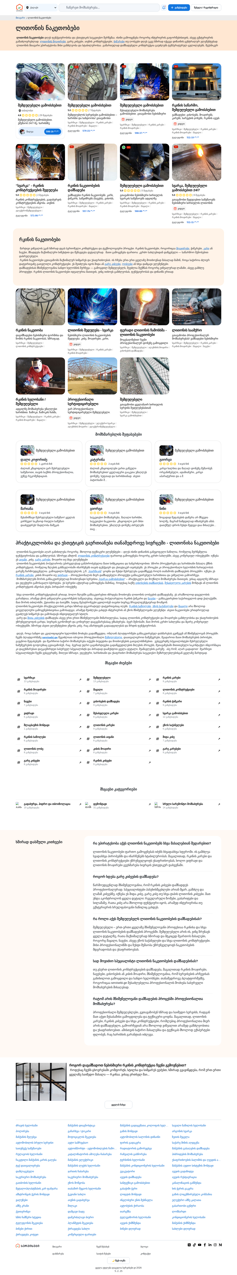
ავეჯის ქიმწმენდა (130, 1223)
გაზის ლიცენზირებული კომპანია (192, 1194)
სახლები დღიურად (183, 1228)
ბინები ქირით (24, 1228)
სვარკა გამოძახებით (111, 579)
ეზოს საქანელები (162, 606)
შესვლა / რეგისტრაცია (206, 7)
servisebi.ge (50, 637)
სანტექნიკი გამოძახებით (135, 1182)
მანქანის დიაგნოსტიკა (81, 1125)
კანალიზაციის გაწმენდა (186, 1182)
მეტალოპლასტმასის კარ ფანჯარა (37, 1188)
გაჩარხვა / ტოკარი (79, 1131)
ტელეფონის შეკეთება (29, 1223)
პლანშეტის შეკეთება (80, 1223)
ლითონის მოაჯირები (53, 41)
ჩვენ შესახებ (102, 1246)
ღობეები (127, 263)
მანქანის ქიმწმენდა (184, 1223)
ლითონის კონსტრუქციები (94, 555)
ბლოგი (144, 1246)
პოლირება (22, 1131)
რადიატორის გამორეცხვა (136, 1148)
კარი (206, 248)
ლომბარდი (179, 1211)
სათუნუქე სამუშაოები (28, 1148)
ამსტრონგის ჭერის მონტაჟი (33, 1194)
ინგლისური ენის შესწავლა (136, 1200)
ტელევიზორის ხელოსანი (135, 1217)
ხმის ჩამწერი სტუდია (28, 1217)
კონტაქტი (146, 1253)
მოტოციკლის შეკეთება (82, 1136)
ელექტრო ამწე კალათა (186, 1200)
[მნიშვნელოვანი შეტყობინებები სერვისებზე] (164, 7)
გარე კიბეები (113, 263)
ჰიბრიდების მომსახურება (187, 1154)
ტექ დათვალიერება (28, 1165)
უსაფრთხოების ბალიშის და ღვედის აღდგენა (196, 1159)
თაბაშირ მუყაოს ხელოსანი (84, 1188)
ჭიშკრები (119, 41)
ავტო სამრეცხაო (78, 1142)
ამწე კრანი (22, 1205)
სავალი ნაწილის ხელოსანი (189, 1125)
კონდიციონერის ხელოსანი (188, 1217)
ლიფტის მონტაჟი (130, 1194)
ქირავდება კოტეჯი (27, 1234)
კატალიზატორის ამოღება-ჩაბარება (90, 1154)
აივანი (23, 559)
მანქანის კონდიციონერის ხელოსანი (142, 1165)
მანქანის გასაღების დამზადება (191, 1148)
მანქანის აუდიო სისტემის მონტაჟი (192, 1165)
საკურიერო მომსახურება (31, 1177)
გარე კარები (42, 559)
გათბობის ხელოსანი (28, 1182)
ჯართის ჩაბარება (78, 1171)
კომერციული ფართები (82, 1234)
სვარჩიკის (95, 571)
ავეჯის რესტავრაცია (184, 1177)
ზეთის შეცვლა (180, 1136)
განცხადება (181, 7)
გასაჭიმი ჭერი (128, 1188)
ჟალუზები (22, 1200)
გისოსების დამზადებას (149, 582)
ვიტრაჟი (62, 575)
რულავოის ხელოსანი (29, 1154)
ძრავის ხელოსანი (27, 1125)
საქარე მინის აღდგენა (185, 1142)
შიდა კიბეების (35, 617)
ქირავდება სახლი (79, 1228)
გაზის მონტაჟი (129, 1131)
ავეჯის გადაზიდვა (183, 1171)
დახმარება (58, 1253)
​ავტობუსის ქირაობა (132, 1205)
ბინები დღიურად (130, 1228)
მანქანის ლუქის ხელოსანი (84, 1165)
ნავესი (152, 598)
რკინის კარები (25, 575)
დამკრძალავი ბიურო (81, 1217)
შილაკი (72, 1205)
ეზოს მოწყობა (76, 1182)
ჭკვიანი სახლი (77, 1194)
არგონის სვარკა (182, 1131)
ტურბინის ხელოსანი (132, 1159)
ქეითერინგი (23, 1211)
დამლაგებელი (25, 1171)
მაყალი (183, 606)
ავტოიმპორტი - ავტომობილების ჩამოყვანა (92, 1148)
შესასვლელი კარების (178, 582)
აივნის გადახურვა (79, 1200)
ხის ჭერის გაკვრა (182, 1188)
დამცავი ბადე (76, 1211)
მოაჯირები (182, 248)
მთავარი (20, 17)
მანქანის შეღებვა (26, 1136)
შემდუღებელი (113, 637)
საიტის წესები (103, 1253)
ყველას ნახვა (118, 1104)
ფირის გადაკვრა (130, 1142)
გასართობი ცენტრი (184, 1205)
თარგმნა (125, 1211)
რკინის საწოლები (140, 606)
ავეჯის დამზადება (130, 1177)
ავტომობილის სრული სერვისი (34, 1142)
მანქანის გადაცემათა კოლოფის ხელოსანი (144, 1125)
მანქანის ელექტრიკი (80, 1159)
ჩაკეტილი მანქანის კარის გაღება (36, 1159)
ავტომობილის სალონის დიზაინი (140, 1136)
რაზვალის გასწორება (133, 1154)
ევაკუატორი (127, 1171)
